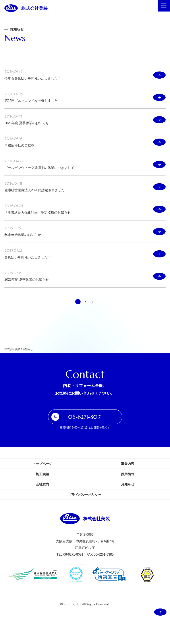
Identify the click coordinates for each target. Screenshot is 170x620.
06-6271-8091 (85, 417)
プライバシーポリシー (85, 494)
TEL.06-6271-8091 (69, 554)
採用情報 (127, 474)
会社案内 (42, 484)
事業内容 (127, 463)
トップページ (42, 463)
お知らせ (127, 484)
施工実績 (42, 474)
